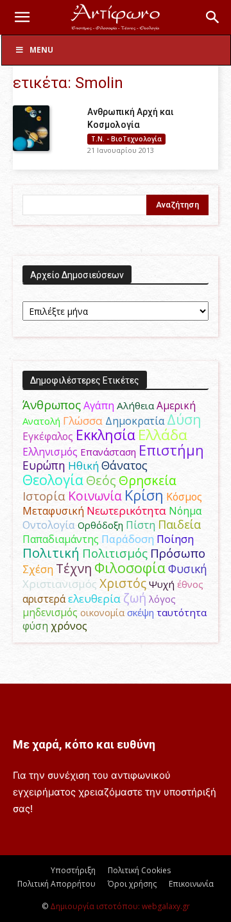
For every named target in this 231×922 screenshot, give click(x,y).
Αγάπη (98, 405)
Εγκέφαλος (47, 436)
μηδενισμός (50, 612)
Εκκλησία (105, 434)
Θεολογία (52, 479)
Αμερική (176, 405)
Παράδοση (127, 538)
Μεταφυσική (53, 511)
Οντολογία (48, 525)
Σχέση (37, 569)
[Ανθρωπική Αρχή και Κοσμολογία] (31, 128)
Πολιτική (51, 553)
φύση (35, 626)
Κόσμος (184, 497)
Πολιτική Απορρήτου (56, 883)
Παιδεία (179, 524)
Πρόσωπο (177, 553)
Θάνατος (124, 465)
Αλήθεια (135, 405)
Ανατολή (41, 420)
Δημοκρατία (134, 421)
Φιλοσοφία (130, 567)
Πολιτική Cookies (139, 870)
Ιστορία (43, 496)
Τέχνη (74, 568)
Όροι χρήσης (132, 883)
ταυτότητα (182, 612)
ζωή (134, 598)
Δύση (184, 419)
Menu (41, 49)
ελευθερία (94, 598)
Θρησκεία (147, 480)
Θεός (101, 480)
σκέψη (140, 612)
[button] (21, 17)
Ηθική (83, 465)
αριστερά (43, 599)
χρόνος (69, 626)
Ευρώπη (43, 465)
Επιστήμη (171, 450)
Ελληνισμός (50, 452)
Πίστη (140, 525)
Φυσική (187, 568)
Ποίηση (175, 539)
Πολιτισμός (115, 553)
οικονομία (102, 612)
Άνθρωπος (51, 404)
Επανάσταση (108, 451)
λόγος (162, 598)
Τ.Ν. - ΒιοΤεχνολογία (126, 138)
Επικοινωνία (191, 883)
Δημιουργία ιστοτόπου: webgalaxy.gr (120, 906)
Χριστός (122, 583)
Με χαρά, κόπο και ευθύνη (84, 744)
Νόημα (185, 511)
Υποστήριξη (73, 870)
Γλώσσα (83, 420)
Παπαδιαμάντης (60, 539)
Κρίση (144, 495)
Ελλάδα (162, 435)
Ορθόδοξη (100, 525)
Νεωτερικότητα (126, 510)
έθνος (190, 584)
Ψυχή (162, 584)
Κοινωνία (95, 495)
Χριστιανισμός (59, 583)
